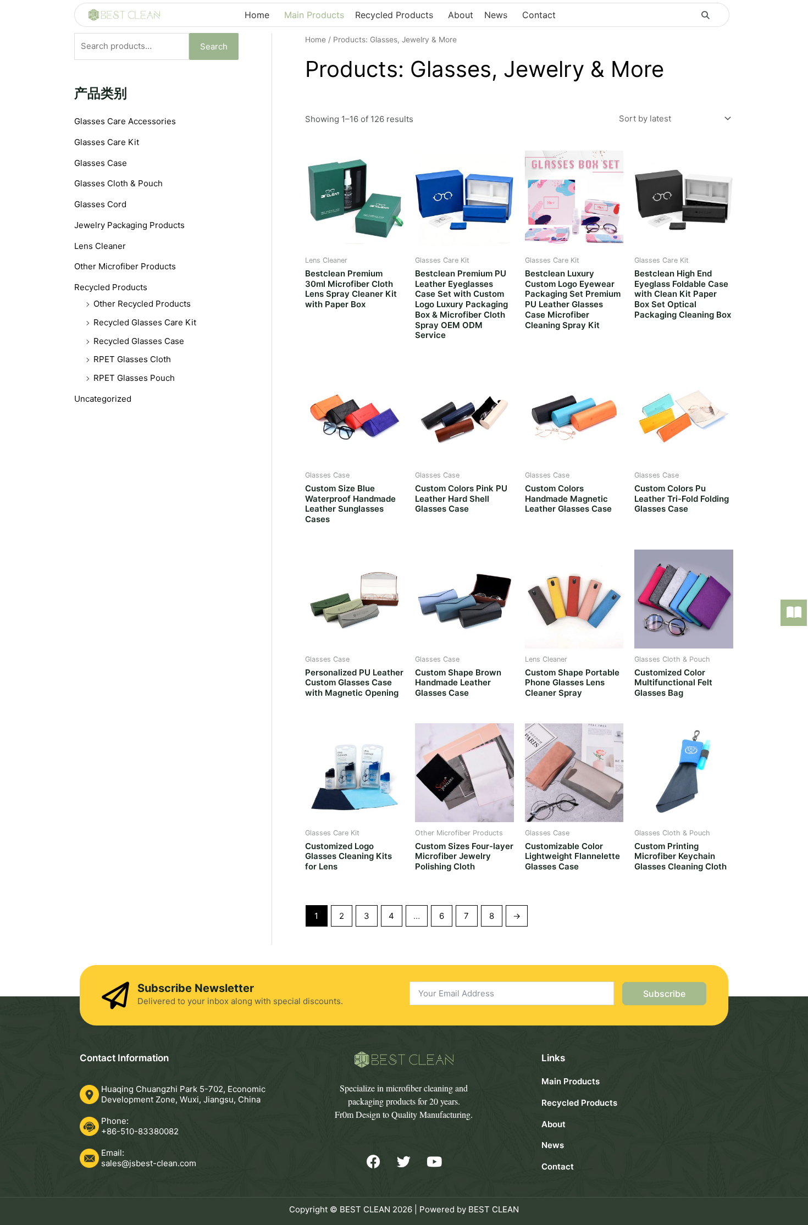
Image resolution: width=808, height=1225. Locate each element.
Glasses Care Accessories (125, 121)
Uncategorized (102, 398)
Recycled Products (110, 287)
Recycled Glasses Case (138, 341)
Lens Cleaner (100, 246)
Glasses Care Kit (106, 142)
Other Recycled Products (142, 303)
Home (315, 39)
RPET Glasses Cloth (132, 359)
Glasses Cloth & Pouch (118, 183)
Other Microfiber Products (125, 266)
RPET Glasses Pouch (134, 378)
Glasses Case (100, 163)
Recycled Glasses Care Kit (144, 322)
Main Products (570, 1081)
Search (214, 46)
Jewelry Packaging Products (129, 225)
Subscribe (664, 993)
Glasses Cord (100, 204)
